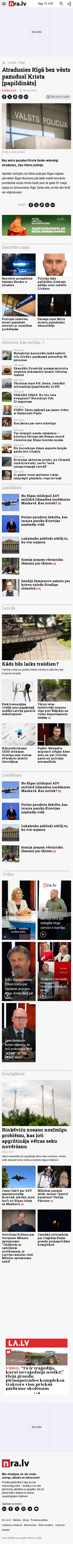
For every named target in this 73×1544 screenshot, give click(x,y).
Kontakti (6, 1530)
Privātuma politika (39, 1520)
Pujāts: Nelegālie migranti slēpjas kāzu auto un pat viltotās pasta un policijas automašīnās (54, 754)
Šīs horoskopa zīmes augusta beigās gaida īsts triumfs (40, 449)
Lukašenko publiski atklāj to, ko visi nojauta (44, 540)
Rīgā (22, 62)
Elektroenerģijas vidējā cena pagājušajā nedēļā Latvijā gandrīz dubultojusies (18, 709)
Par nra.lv (6, 1520)
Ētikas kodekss (46, 1525)
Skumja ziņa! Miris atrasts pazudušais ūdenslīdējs (51, 322)
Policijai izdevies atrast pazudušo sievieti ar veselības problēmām (17, 324)
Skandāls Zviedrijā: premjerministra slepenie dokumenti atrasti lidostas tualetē (41, 371)
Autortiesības (30, 1525)
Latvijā (12, 62)
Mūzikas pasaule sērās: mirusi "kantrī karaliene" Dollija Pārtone (53, 1196)
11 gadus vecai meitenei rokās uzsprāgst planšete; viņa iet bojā (37, 476)
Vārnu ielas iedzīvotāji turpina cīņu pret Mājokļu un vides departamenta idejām (53, 710)
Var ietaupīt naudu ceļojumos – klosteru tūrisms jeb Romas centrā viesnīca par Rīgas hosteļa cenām (39, 436)
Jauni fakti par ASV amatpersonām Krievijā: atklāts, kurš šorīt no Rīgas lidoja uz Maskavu (18, 1197)
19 (38, 588)
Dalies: (22, 204)
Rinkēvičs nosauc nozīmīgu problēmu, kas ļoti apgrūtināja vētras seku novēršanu (34, 1138)
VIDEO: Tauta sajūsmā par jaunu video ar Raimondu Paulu (41, 411)
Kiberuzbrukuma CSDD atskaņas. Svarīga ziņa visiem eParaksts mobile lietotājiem (17, 754)
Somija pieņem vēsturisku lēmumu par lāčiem (42, 561)
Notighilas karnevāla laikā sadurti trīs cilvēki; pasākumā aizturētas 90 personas (40, 356)
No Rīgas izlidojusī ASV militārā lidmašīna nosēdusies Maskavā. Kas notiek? (45, 499)
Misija (26, 1520)
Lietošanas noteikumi (12, 1525)
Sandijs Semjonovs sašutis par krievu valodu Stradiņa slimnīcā (45, 584)
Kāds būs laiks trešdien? (30, 664)
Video (8, 874)
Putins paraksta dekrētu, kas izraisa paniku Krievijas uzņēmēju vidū (44, 520)
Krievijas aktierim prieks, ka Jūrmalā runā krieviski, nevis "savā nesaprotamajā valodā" (42, 463)
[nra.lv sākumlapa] (17, 3)
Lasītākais (12, 487)
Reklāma (17, 1520)
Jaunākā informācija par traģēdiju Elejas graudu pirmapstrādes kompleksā (54, 1239)
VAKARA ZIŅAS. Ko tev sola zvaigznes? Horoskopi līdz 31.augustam (35, 398)
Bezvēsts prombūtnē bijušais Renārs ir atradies (17, 282)
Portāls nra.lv (9, 90)
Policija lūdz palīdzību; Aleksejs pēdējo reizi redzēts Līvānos (52, 283)
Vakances (60, 1525)
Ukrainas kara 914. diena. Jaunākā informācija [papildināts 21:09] (39, 384)
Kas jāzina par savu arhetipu (35, 423)
